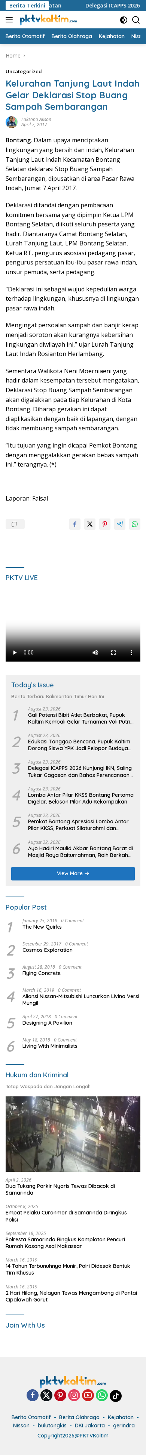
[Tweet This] (89, 524)
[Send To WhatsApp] (134, 524)
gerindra (124, 1425)
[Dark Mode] (123, 20)
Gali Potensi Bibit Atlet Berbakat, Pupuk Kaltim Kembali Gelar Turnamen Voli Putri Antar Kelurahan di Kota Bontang (79, 718)
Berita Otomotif (31, 1417)
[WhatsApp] (102, 1395)
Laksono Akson (36, 119)
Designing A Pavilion (47, 1022)
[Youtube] (88, 1395)
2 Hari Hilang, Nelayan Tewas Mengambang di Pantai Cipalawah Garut (71, 1296)
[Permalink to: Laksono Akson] (12, 121)
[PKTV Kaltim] (47, 19)
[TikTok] (116, 1396)
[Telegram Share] (119, 524)
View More (70, 873)
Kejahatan (121, 1417)
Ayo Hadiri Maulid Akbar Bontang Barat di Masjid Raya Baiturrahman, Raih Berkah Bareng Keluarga (80, 851)
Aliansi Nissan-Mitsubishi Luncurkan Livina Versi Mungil (80, 999)
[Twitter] (46, 1395)
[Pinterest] (60, 1395)
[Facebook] (33, 1395)
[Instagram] (74, 1395)
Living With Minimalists (49, 1046)
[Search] (136, 20)
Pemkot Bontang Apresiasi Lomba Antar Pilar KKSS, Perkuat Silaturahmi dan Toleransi (78, 825)
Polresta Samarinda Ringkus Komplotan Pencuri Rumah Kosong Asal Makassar (65, 1243)
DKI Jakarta (90, 1425)
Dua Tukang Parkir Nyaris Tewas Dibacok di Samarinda (60, 1189)
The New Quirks (42, 926)
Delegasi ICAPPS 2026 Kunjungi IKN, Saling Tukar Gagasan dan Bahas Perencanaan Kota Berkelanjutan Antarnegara (80, 771)
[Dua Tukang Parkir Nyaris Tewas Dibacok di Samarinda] (73, 1134)
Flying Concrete (41, 973)
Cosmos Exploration (47, 950)
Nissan (21, 1425)
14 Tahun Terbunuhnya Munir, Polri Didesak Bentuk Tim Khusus (68, 1269)
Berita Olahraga (79, 1417)
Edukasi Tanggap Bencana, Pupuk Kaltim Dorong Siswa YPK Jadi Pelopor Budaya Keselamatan (79, 745)
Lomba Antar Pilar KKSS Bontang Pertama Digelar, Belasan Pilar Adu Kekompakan (81, 798)
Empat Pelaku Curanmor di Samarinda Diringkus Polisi (66, 1216)
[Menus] (11, 19)
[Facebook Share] (74, 524)
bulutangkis (52, 1425)
